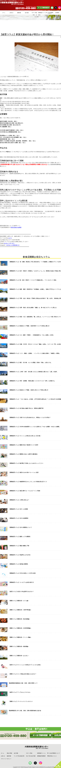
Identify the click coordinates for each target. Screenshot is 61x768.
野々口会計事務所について (49, 13)
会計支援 (26, 12)
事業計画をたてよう (52, 756)
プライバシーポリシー (6, 758)
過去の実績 (9, 753)
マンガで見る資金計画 (19, 756)
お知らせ (11, 12)
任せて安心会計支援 (30, 756)
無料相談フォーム (42, 12)
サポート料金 (34, 12)
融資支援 (19, 12)
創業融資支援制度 (41, 756)
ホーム (3, 12)
